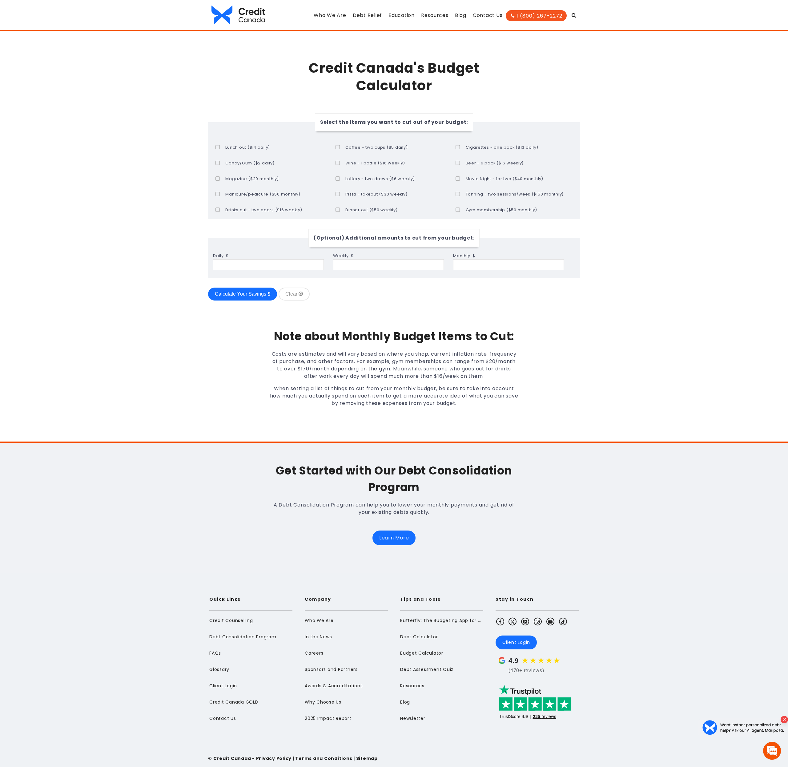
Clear (292, 294)
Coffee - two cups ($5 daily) (376, 147)
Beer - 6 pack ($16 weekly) (495, 163)
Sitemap (367, 758)
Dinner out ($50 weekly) (371, 209)
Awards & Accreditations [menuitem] (334, 686)
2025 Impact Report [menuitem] (328, 718)
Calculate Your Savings (241, 294)
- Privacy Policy (271, 758)
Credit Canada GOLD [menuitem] (234, 702)
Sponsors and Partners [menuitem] (331, 669)
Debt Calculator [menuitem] (419, 637)
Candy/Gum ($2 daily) (249, 163)
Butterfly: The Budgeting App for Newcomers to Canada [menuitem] (441, 620)
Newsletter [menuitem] (412, 718)
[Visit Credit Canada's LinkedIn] (525, 621)
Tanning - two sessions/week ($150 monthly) (515, 194)
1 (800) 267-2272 (538, 15)
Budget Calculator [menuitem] (421, 653)
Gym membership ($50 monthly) (501, 209)
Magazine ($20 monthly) (252, 178)
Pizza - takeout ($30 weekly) (376, 194)
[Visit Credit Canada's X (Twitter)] (512, 621)
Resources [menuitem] (434, 15)
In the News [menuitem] (318, 637)
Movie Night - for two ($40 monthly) (504, 178)
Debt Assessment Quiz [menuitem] (426, 669)
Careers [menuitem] (314, 653)
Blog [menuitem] (460, 15)
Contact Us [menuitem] (488, 15)
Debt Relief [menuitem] (367, 15)
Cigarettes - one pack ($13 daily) (502, 147)
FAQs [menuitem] (215, 653)
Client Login (516, 642)
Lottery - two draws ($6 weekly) (380, 178)
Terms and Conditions (323, 758)
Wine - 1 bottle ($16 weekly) (375, 163)
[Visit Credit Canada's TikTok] (563, 621)
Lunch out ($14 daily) (247, 147)
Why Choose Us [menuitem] (323, 702)
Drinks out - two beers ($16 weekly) (263, 209)
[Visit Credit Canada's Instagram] (538, 621)
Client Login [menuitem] (223, 686)
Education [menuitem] (401, 15)
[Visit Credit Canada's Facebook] (500, 621)
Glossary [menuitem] (219, 669)
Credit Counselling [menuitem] (231, 620)
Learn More (394, 537)
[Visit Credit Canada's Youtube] (550, 621)
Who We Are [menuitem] (330, 15)
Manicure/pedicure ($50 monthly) (262, 194)
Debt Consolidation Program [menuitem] (242, 637)
